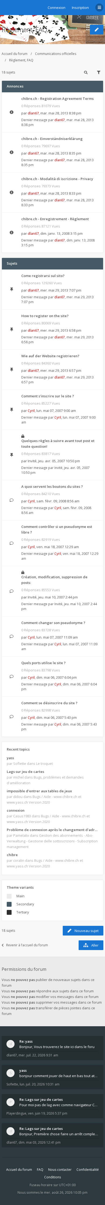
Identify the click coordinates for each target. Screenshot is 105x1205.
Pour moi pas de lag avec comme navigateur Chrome (59, 1104)
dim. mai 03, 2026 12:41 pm (40, 1142)
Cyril (31, 410)
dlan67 (33, 113)
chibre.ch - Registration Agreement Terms (57, 98)
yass (10, 757)
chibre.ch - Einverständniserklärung (52, 138)
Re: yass (26, 1041)
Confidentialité (87, 1169)
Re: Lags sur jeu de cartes (41, 1099)
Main (20, 896)
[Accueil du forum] (6, 7)
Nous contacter (60, 1169)
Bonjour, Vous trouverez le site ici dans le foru (56, 1046)
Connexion (56, 7)
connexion (15, 810)
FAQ (40, 1169)
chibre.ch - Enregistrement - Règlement (55, 218)
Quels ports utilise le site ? (43, 662)
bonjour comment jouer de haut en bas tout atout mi (59, 1075)
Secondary (25, 904)
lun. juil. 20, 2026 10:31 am (40, 1084)
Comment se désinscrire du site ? (49, 702)
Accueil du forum (14, 53)
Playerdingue (16, 1113)
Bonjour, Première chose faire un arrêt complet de (59, 1134)
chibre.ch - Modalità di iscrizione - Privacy (57, 178)
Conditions (52, 1177)
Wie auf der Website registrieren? (50, 355)
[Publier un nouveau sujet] (96, 29)
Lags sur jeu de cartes (25, 771)
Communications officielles (55, 53)
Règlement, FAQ (24, 29)
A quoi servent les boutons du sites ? (52, 486)
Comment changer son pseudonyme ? (53, 622)
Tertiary (22, 912)
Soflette (12, 1084)
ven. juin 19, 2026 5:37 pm (47, 1113)
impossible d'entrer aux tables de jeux (39, 791)
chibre (12, 854)
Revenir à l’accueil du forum (27, 945)
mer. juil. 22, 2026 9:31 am (38, 1055)
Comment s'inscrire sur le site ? (47, 396)
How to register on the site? (45, 315)
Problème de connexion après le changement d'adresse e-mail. (52, 829)
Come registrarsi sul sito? (43, 275)
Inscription (80, 7)
